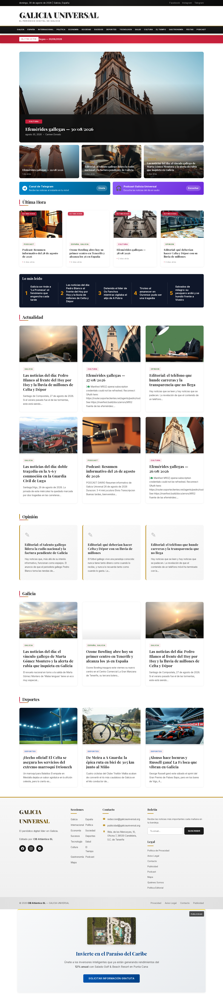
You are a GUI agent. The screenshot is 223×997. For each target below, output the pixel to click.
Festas (190, 29)
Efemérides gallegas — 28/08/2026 (131, 251)
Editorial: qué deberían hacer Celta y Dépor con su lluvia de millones (180, 253)
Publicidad (152, 866)
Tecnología (126, 29)
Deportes (111, 29)
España (31, 29)
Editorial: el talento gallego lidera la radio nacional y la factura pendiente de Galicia (109, 168)
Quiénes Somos (155, 882)
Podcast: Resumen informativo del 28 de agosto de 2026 (40, 253)
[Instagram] (31, 848)
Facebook (174, 3)
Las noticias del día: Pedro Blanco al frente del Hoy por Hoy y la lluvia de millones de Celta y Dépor (48, 382)
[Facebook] (22, 848)
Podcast (201, 29)
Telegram (199, 3)
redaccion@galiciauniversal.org (123, 819)
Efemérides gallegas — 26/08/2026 (168, 469)
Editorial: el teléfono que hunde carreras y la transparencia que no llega (172, 380)
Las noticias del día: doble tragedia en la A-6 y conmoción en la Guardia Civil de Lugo (45, 473)
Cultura (148, 29)
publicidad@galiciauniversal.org (123, 825)
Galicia (20, 29)
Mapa (74, 862)
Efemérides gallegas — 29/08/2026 (42, 170)
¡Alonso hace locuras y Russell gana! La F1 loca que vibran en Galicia (173, 762)
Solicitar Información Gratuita (111, 978)
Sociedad (86, 29)
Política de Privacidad (158, 850)
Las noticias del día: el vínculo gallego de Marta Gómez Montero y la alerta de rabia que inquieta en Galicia (172, 167)
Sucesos (98, 29)
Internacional (45, 29)
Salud (138, 29)
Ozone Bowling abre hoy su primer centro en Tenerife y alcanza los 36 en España (87, 253)
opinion (90, 162)
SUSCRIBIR (194, 831)
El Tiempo (161, 29)
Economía (73, 29)
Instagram (187, 3)
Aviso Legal (153, 856)
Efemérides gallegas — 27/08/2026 (105, 377)
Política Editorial (155, 887)
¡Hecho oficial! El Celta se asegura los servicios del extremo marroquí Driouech (47, 762)
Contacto (152, 861)
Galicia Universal (58, 15)
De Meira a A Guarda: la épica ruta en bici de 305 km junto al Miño (110, 762)
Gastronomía (176, 29)
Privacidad (156, 903)
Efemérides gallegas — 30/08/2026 (57, 39)
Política (61, 29)
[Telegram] (39, 848)
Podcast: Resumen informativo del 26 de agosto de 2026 (110, 471)
